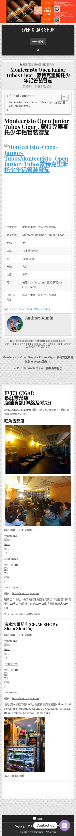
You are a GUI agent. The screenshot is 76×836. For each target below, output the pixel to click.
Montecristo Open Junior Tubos (23, 344)
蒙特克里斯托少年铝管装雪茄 (48, 345)
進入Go (8, 775)
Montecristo (28, 341)
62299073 (11, 558)
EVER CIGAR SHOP (38, 29)
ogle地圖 (18, 775)
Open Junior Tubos (52, 344)
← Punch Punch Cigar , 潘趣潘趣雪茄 (38, 368)
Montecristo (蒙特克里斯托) (39, 64)
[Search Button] (38, 50)
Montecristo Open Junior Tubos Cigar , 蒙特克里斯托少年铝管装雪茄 (38, 75)
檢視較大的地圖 (33, 614)
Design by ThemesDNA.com (38, 832)
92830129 (11, 664)
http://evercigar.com (25, 593)
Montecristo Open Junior (51, 341)
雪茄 (21, 309)
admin (29, 86)
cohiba (45, 309)
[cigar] (38, 178)
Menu (41, 41)
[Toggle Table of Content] (62, 97)
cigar (13, 309)
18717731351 (25, 529)
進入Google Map (14, 614)
